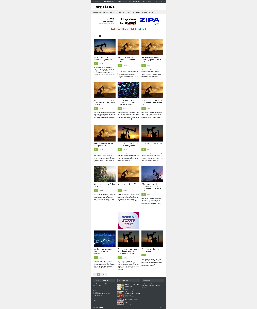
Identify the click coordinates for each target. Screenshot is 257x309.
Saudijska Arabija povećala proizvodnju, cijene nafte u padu (151, 102)
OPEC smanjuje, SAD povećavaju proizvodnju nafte (127, 59)
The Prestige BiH (101, 307)
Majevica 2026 (127, 287)
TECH (128, 12)
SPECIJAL (144, 12)
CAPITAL (118, 12)
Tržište (96, 63)
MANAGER (105, 12)
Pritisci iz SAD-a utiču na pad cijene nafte (103, 144)
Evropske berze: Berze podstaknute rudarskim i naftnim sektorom (127, 102)
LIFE (133, 12)
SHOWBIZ (138, 12)
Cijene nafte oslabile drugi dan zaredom (151, 250)
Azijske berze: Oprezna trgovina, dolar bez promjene (103, 251)
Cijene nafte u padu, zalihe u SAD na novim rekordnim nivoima (104, 102)
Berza (120, 108)
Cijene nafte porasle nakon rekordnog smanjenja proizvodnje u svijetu (128, 251)
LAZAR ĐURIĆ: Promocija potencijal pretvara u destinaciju (110, 1)
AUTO (124, 12)
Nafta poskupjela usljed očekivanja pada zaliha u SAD (151, 59)
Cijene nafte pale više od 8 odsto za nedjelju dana (128, 144)
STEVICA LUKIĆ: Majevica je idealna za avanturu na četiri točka (137, 1)
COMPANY (112, 12)
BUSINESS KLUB (97, 12)
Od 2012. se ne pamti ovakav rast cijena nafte (103, 58)
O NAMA (151, 12)
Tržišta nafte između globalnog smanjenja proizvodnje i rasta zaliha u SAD (151, 187)
